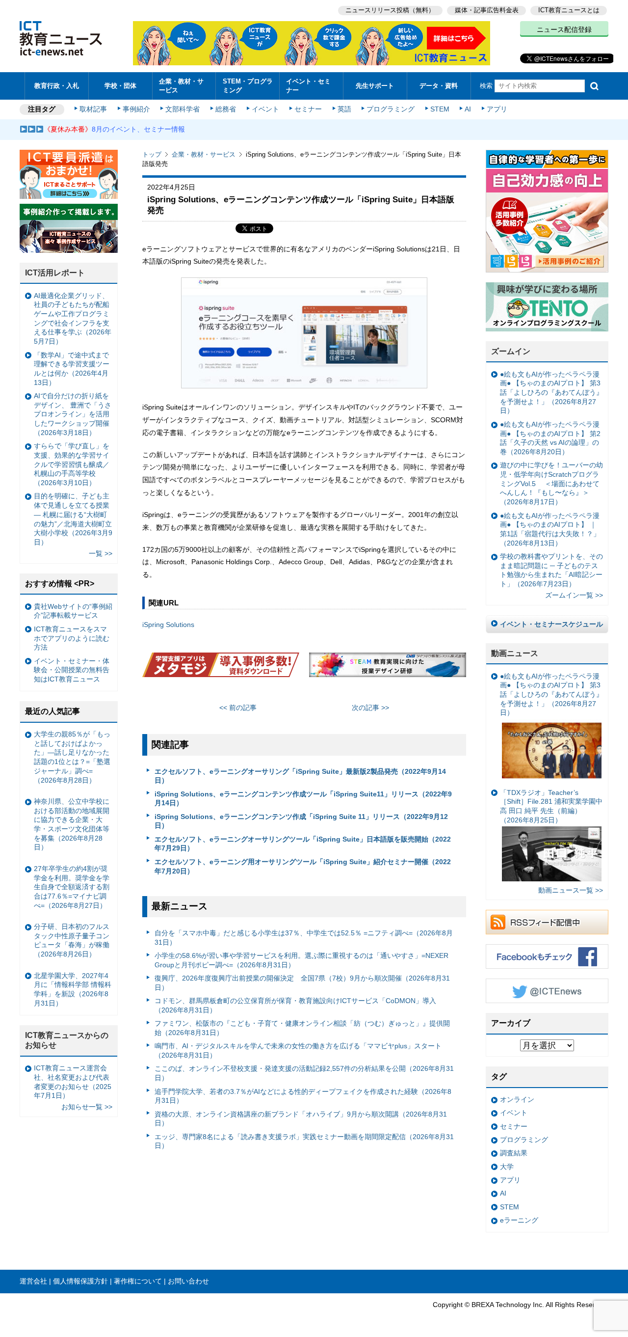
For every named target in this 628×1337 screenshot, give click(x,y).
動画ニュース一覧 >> (570, 890)
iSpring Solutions (168, 624)
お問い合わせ (188, 1281)
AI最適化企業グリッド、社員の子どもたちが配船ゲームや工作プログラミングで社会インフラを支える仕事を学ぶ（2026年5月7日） (72, 319)
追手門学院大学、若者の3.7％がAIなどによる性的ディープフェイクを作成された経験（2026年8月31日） (303, 1096)
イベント (265, 109)
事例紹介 (136, 109)
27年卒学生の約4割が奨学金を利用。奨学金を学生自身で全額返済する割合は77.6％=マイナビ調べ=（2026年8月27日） (71, 887)
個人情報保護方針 (80, 1281)
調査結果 (513, 1153)
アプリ (497, 109)
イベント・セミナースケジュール (551, 624)
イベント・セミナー (308, 85)
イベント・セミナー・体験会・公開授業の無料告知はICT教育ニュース (71, 670)
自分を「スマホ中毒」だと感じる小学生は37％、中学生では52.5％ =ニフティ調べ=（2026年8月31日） (304, 937)
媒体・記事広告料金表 (487, 10)
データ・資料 (438, 85)
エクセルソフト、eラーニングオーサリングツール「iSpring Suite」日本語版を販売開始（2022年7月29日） (303, 843)
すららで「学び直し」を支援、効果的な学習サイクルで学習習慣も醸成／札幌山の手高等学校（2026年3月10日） (71, 464)
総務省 (225, 109)
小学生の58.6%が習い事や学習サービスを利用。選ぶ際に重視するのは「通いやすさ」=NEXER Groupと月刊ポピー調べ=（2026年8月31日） (301, 960)
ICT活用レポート (55, 273)
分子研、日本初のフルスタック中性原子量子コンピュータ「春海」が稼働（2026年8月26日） (71, 940)
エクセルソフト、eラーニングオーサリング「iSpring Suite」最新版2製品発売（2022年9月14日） (300, 776)
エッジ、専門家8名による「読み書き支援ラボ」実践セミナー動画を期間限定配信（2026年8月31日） (304, 1141)
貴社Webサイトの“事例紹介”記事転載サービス (73, 611)
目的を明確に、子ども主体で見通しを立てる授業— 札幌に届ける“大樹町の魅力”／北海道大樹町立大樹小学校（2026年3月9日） (73, 519)
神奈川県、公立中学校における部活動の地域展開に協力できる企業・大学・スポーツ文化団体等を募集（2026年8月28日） (71, 824)
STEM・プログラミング (248, 85)
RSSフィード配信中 (547, 922)
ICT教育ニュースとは (569, 10)
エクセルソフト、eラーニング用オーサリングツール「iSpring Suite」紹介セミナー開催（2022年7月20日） (303, 866)
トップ (151, 154)
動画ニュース (514, 653)
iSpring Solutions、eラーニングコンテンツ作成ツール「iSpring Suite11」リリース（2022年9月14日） (303, 798)
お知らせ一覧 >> (86, 1107)
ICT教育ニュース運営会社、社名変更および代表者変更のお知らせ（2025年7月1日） (72, 1081)
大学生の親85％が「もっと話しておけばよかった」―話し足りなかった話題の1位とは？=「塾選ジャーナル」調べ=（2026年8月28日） (72, 757)
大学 (507, 1167)
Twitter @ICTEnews (547, 991)
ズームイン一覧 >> (574, 595)
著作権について (138, 1281)
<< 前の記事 (238, 707)
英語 (344, 109)
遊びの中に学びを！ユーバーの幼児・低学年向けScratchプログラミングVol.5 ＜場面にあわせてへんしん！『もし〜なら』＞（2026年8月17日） (551, 483)
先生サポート (375, 85)
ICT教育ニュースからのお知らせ (66, 1040)
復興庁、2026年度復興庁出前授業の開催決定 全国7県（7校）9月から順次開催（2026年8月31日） (302, 982)
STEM (439, 109)
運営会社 (33, 1281)
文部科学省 (182, 109)
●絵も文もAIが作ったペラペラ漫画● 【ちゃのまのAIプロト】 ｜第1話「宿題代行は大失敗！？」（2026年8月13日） (550, 529)
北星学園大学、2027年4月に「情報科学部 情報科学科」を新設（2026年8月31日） (72, 989)
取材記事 (93, 109)
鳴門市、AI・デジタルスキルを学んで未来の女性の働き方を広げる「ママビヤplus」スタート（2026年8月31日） (298, 1050)
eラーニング (519, 1220)
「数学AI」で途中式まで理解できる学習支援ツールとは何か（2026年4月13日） (71, 368)
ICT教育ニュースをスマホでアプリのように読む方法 (71, 638)
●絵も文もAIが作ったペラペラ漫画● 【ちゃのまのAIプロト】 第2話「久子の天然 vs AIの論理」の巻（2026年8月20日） (550, 438)
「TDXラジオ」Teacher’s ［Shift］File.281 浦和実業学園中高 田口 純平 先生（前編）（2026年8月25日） (551, 806)
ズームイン (510, 351)
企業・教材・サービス (181, 85)
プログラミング (390, 109)
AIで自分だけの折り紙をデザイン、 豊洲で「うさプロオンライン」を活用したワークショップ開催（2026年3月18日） (72, 414)
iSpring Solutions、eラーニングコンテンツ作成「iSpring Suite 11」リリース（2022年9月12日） (301, 821)
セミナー (308, 109)
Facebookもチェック (547, 956)
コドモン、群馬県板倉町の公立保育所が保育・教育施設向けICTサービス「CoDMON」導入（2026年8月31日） (295, 1005)
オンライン (517, 1099)
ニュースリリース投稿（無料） (390, 10)
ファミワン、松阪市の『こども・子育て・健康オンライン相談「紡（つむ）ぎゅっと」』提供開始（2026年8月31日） (302, 1028)
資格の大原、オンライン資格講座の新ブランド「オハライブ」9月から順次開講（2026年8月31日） (301, 1118)
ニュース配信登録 (564, 29)
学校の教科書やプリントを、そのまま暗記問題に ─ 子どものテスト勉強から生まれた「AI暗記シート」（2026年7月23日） (551, 570)
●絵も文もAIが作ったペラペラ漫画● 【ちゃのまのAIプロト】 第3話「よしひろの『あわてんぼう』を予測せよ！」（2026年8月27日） (551, 392)
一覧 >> (100, 553)
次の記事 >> (370, 707)
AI (468, 109)
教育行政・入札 (56, 85)
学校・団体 (120, 85)
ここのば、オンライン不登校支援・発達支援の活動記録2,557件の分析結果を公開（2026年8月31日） (304, 1073)
